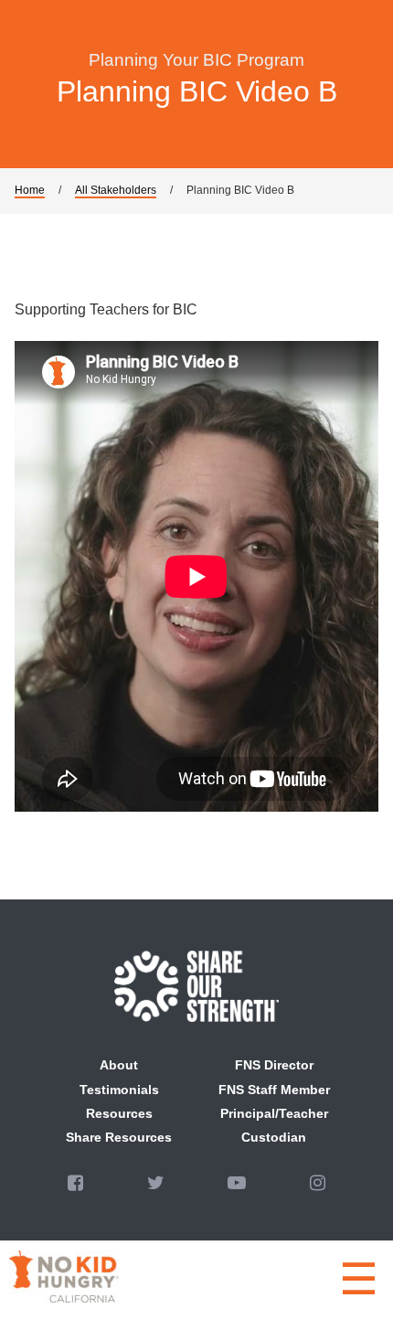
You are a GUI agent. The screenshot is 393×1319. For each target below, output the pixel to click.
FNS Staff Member (274, 1089)
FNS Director (274, 1065)
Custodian (273, 1137)
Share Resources (119, 1137)
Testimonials (119, 1089)
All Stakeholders (115, 190)
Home (30, 190)
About (119, 1065)
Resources (119, 1113)
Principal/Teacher (274, 1113)
